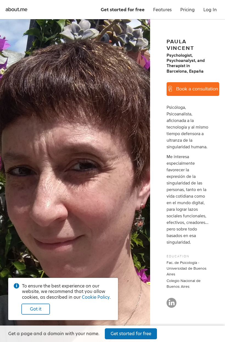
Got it (35, 309)
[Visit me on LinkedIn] (171, 305)
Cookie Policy (95, 297)
